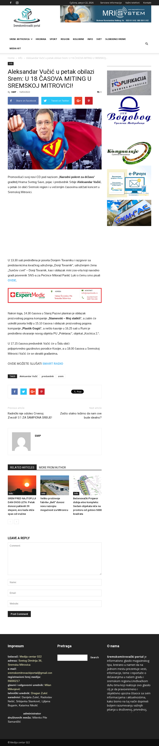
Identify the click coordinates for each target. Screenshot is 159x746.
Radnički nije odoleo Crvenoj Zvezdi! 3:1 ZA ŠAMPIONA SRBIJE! (30, 415)
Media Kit (15, 48)
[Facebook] (11, 2)
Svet (99, 39)
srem (61, 376)
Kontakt (147, 2)
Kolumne (78, 39)
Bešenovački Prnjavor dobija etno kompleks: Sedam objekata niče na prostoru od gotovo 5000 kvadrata (87, 506)
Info (90, 39)
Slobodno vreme (115, 39)
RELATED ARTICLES (22, 467)
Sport (53, 39)
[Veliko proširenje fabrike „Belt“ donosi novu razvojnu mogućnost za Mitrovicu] (54, 485)
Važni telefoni (132, 2)
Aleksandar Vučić (28, 376)
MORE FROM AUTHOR (52, 467)
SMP (13, 91)
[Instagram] (17, 2)
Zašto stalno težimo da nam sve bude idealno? (81, 415)
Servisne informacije (111, 2)
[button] (146, 43)
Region (65, 39)
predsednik (48, 376)
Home (11, 58)
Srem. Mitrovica (20, 39)
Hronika (41, 39)
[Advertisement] (55, 227)
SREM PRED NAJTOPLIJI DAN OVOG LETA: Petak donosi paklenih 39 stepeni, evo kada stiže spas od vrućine (22, 506)
